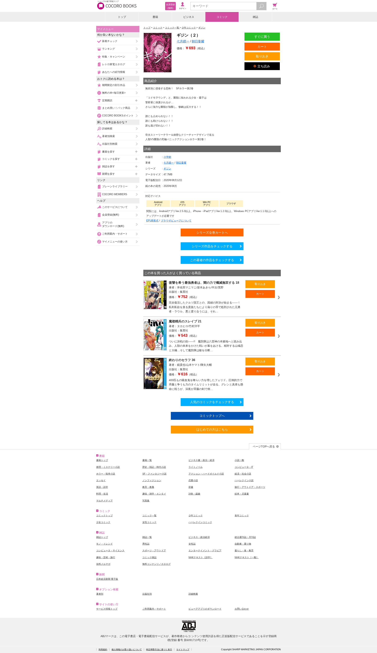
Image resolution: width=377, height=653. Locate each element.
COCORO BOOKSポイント (118, 115)
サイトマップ (182, 649)
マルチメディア (104, 500)
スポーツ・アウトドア (154, 550)
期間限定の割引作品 (113, 85)
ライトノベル (195, 467)
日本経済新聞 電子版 (107, 579)
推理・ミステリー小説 (108, 467)
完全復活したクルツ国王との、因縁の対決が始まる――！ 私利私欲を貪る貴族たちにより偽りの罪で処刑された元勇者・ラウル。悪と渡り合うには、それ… (206, 307)
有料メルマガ (103, 564)
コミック (222, 16)
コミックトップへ (212, 415)
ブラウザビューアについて (176, 220)
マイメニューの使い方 (115, 241)
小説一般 (239, 460)
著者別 (99, 594)
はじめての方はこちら (212, 429)
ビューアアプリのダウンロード (204, 608)
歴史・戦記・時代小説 (154, 467)
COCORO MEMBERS (114, 194)
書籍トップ (102, 460)
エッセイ (101, 480)
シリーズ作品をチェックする (212, 246)
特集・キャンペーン (113, 56)
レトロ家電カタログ (113, 64)
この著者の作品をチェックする (212, 260)
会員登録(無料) (110, 214)
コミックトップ (104, 515)
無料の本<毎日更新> (114, 92)
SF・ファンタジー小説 (154, 473)
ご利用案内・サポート (115, 233)
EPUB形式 (152, 220)
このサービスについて (115, 207)
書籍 (155, 16)
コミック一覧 (149, 515)
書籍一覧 (147, 460)
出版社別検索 (109, 143)
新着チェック (109, 41)
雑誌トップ (102, 537)
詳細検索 (107, 128)
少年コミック (195, 515)
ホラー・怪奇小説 (105, 473)
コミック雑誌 (149, 557)
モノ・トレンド (104, 543)
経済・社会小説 (243, 473)
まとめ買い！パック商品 (116, 107)
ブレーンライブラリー (115, 186)
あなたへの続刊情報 (113, 71)
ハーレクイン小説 (244, 480)
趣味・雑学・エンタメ (154, 493)
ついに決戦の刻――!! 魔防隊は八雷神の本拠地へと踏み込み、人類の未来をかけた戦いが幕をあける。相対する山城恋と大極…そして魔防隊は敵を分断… (206, 346)
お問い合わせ (242, 608)
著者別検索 (108, 136)
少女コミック (103, 522)
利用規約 (103, 649)
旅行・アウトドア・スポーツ (250, 487)
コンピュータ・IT (244, 467)
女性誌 (192, 543)
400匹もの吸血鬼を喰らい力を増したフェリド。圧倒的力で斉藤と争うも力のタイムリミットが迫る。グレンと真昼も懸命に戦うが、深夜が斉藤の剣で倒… (206, 385)
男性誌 (145, 543)
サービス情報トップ (106, 608)
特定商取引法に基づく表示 (159, 649)
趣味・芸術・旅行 (105, 557)
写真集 (145, 500)
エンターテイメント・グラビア (204, 550)
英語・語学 (102, 487)
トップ (122, 16)
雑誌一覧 (147, 537)
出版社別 (147, 594)
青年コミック (242, 515)
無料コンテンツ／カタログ (156, 564)
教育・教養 (148, 487)
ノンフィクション (151, 480)
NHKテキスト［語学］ (200, 557)
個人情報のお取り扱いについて (127, 649)
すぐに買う (262, 36)
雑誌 (255, 16)
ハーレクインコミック (200, 522)
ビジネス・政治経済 (199, 537)
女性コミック (149, 522)
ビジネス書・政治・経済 (201, 460)
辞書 (190, 487)
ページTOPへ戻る (264, 446)
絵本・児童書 (242, 493)
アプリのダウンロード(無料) (113, 224)
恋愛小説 (193, 480)
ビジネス (188, 16)
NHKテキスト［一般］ (247, 557)
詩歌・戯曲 (194, 493)
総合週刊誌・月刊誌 (245, 537)
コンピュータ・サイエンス (110, 550)
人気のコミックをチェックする (212, 402)
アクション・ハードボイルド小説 (206, 473)
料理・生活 (102, 493)
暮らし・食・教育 (244, 550)
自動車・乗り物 (243, 543)
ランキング (108, 48)
